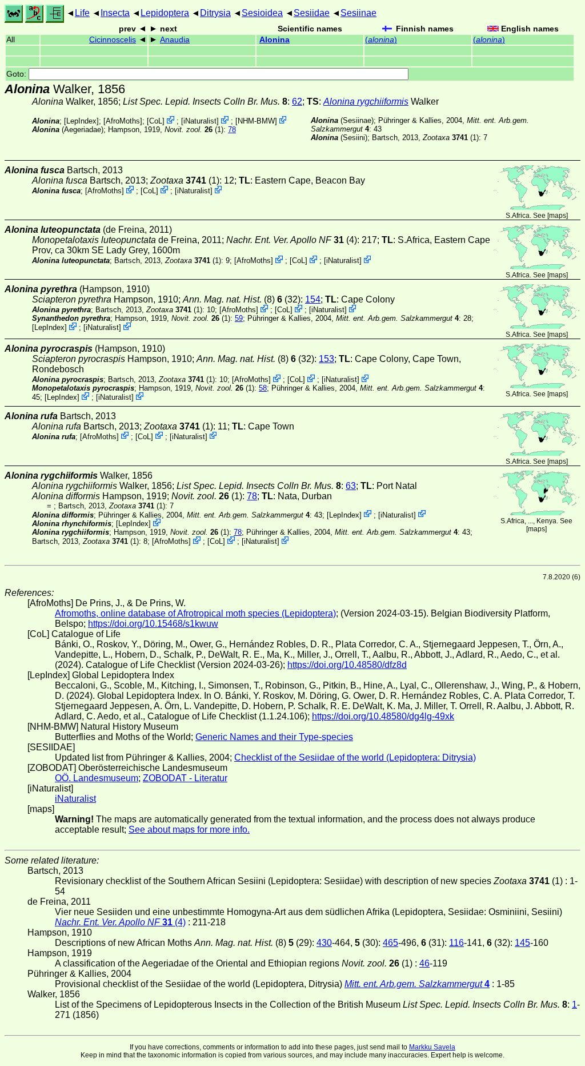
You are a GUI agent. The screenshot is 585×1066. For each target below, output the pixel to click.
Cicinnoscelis (112, 39)
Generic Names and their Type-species (274, 737)
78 (232, 129)
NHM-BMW (256, 121)
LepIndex (81, 121)
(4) (291, 240)
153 (326, 359)
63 (351, 486)
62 (297, 101)
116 (456, 943)
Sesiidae (312, 13)
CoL (155, 121)
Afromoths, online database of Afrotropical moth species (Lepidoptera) (195, 613)
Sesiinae (358, 13)
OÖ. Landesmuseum (96, 778)
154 (312, 299)
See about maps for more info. (189, 829)
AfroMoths (123, 121)
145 (522, 943)
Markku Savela (432, 1047)
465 (390, 943)
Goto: (17, 74)
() (381, 39)
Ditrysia (215, 13)
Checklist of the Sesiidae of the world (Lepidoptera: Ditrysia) (355, 757)
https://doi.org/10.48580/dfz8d (347, 665)
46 (424, 963)
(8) (229, 299)
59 (239, 318)
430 (324, 943)
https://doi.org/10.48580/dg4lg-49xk (383, 716)
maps (557, 216)
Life (82, 13)
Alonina (274, 39)
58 (263, 388)
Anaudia (175, 39)
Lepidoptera (165, 13)
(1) (194, 129)
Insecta (115, 13)
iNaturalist (200, 121)
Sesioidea (262, 13)
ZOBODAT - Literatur (185, 778)
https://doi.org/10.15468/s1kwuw (153, 624)
